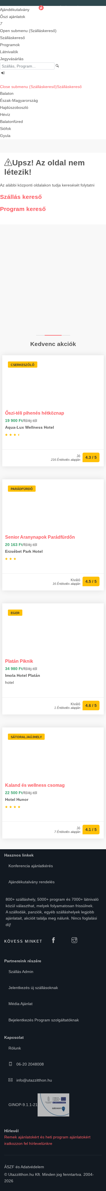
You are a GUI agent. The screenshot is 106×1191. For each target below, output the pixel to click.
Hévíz (5, 114)
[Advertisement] (53, 279)
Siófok (5, 128)
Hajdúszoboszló (14, 107)
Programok (10, 44)
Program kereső (23, 209)
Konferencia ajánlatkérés (30, 866)
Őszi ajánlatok (12, 16)
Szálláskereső (12, 37)
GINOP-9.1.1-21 (23, 1104)
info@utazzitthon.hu (33, 1080)
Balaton (7, 93)
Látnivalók (9, 52)
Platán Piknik (19, 661)
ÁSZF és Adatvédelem (24, 1167)
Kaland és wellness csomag (35, 785)
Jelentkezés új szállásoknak (33, 987)
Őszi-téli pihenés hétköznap (34, 412)
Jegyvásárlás (11, 59)
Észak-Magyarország (19, 100)
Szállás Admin (20, 971)
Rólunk (14, 1048)
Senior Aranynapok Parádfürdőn (40, 537)
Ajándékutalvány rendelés (31, 882)
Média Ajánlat (20, 1003)
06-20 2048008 (29, 1064)
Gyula (5, 135)
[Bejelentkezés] (53, 73)
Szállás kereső (21, 197)
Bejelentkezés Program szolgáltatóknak (43, 1020)
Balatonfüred (11, 121)
